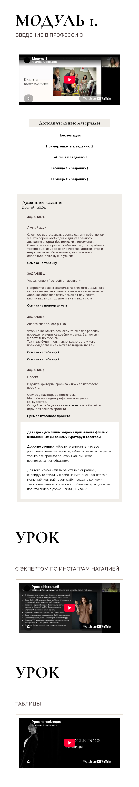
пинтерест (73, 405)
